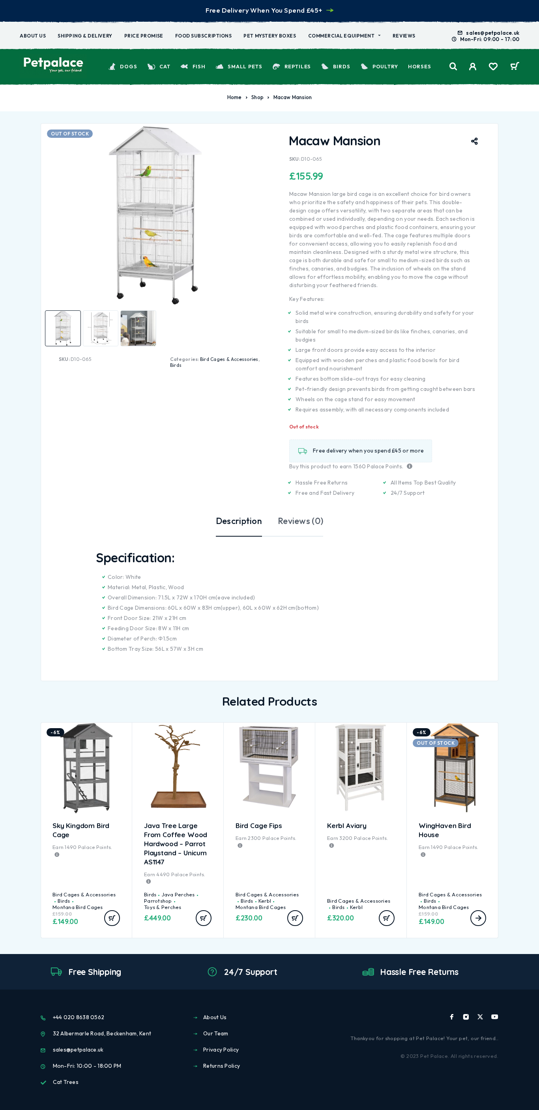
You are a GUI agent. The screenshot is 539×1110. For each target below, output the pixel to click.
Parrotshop (158, 901)
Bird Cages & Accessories (229, 359)
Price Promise (143, 36)
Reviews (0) (300, 520)
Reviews (404, 36)
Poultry (385, 66)
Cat (164, 66)
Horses (419, 66)
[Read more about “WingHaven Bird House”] (478, 918)
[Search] (453, 66)
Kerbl (264, 901)
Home (234, 97)
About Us (33, 36)
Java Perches (178, 894)
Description (239, 520)
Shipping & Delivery (85, 36)
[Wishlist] (493, 67)
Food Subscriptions (203, 36)
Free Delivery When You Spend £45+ (264, 10)
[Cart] (514, 67)
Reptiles (297, 66)
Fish (199, 66)
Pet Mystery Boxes (269, 36)
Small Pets (245, 66)
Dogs (128, 66)
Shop (257, 97)
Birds (341, 66)
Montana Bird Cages (77, 907)
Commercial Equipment (341, 36)
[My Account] (473, 66)
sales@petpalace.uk (492, 33)
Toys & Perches (163, 907)
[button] (112, 918)
